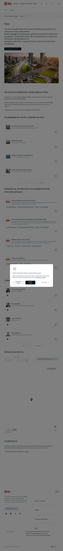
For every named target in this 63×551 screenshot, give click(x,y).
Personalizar (45, 282)
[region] (31, 275)
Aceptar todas (30, 282)
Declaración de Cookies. (40, 277)
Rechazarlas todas (18, 282)
